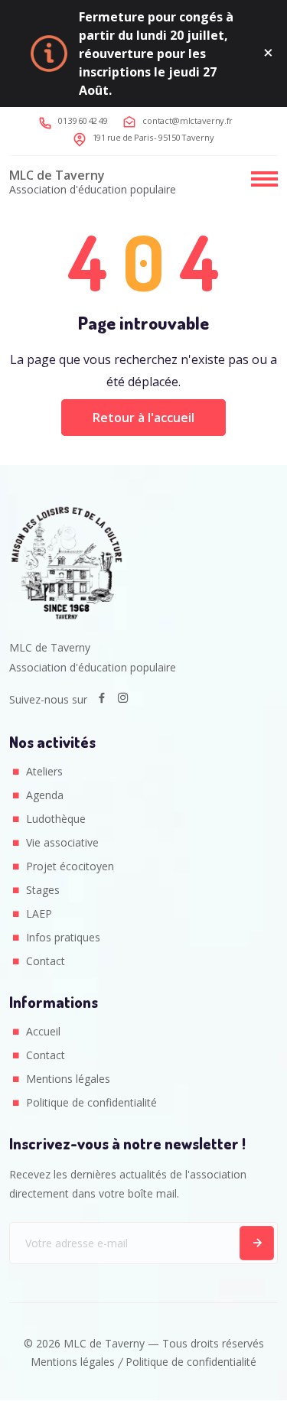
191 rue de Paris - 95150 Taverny (153, 137)
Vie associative (62, 842)
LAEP (39, 913)
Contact (45, 961)
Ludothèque (56, 818)
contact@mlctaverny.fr (187, 120)
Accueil (43, 1031)
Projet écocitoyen (70, 866)
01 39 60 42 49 (83, 120)
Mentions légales (68, 1078)
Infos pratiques (63, 937)
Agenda (45, 795)
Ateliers (44, 771)
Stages (43, 890)
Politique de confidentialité (91, 1102)
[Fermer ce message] (268, 53)
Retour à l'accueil (143, 417)
